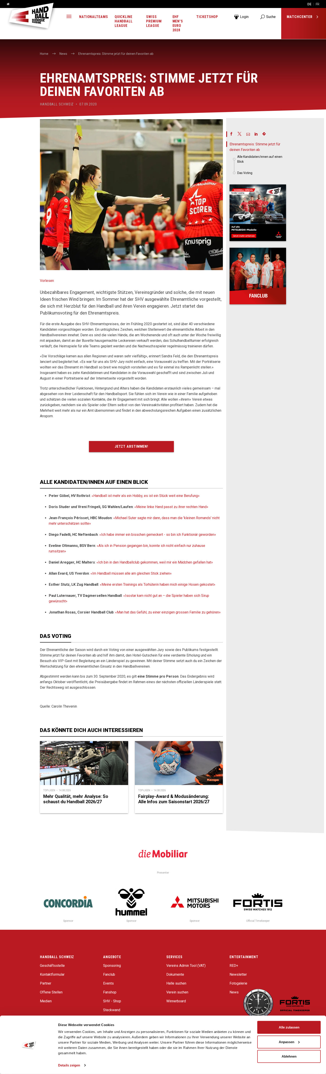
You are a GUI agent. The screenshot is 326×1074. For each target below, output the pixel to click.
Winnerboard (176, 1001)
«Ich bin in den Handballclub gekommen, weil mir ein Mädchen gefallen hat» (154, 562)
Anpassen (286, 1042)
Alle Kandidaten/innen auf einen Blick (259, 159)
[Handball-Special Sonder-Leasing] (258, 212)
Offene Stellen (51, 992)
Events (108, 983)
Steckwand (111, 1010)
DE (309, 4)
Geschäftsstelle (52, 965)
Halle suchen (176, 983)
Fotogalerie (238, 983)
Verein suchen (177, 992)
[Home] (6, 4)
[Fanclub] (258, 276)
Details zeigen (69, 1065)
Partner (45, 983)
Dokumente (175, 974)
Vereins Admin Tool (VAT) (186, 965)
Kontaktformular (52, 974)
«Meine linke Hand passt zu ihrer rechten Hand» (171, 507)
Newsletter (238, 974)
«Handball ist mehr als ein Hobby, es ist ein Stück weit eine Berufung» (146, 496)
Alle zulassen (289, 1027)
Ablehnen (289, 1056)
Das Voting (244, 173)
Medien (46, 1001)
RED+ (234, 965)
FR (317, 4)
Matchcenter (300, 17)
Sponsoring (112, 965)
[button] (69, 17)
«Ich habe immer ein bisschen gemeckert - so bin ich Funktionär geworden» (157, 534)
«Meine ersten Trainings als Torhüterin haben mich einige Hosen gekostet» (157, 584)
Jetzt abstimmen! (131, 446)
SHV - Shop (112, 1001)
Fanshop (109, 992)
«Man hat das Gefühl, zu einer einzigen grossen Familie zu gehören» (168, 612)
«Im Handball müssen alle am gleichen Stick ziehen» (131, 573)
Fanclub (109, 974)
